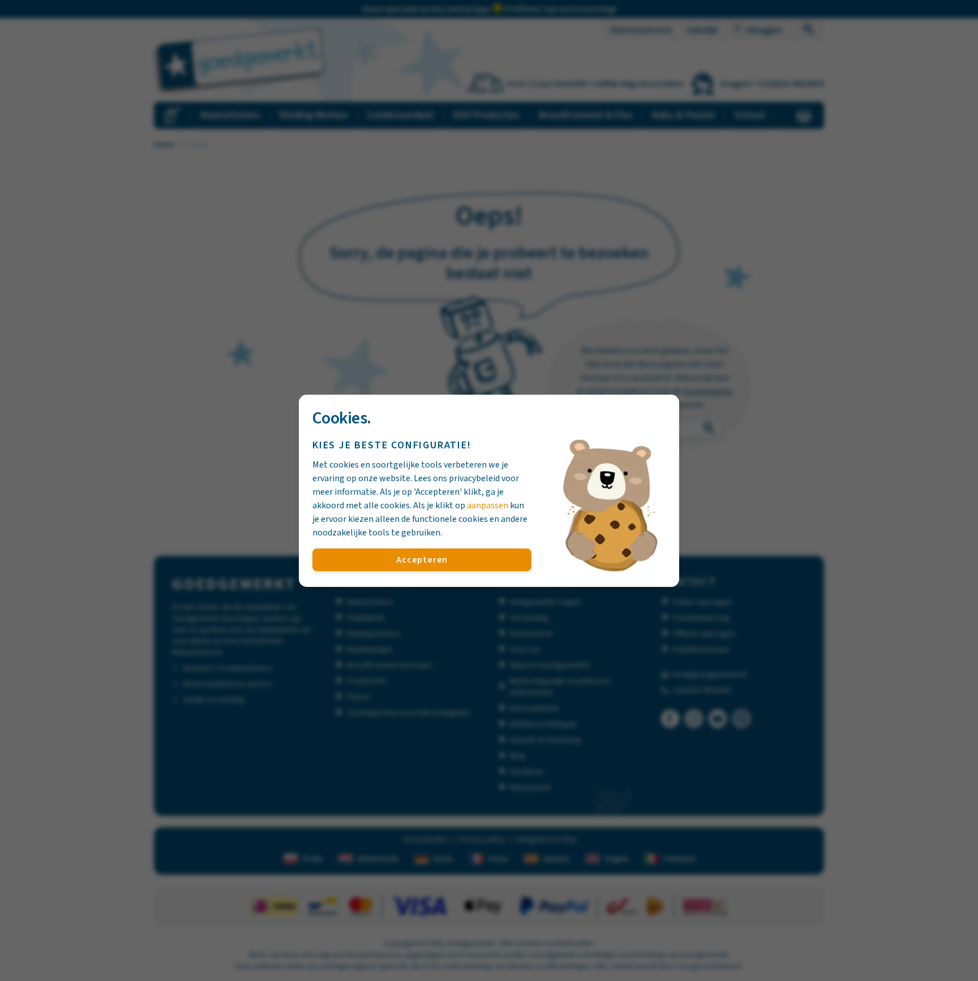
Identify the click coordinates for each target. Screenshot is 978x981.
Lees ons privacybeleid (457, 478)
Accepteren (422, 560)
